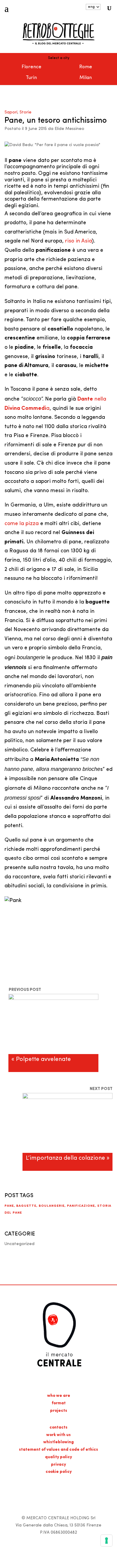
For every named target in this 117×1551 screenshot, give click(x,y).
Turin (31, 77)
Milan (86, 77)
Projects (58, 1411)
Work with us (58, 1435)
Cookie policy (59, 1472)
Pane (9, 1206)
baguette (26, 1206)
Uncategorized (19, 1244)
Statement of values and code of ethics (58, 1449)
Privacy (58, 1464)
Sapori (10, 112)
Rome (85, 67)
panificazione (81, 1206)
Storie (26, 112)
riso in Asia (78, 241)
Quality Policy (58, 1457)
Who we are (58, 1396)
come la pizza (21, 524)
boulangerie (51, 1206)
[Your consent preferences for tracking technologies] (106, 1540)
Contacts (59, 1427)
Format (59, 1403)
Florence (31, 67)
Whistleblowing (58, 1442)
